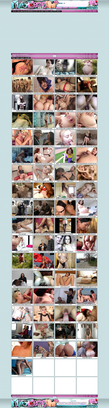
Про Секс (60, 3)
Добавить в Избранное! (20, 54)
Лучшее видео (72, 7)
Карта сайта (73, 400)
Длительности (93, 57)
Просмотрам (87, 57)
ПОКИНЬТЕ (82, 404)
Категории (59, 8)
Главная (65, 7)
